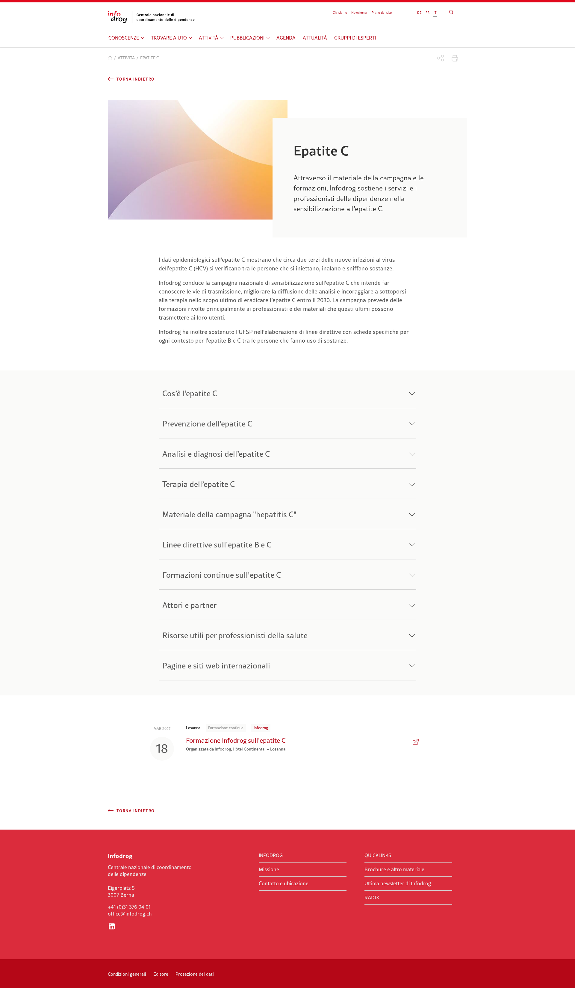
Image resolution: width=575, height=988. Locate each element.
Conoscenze (123, 37)
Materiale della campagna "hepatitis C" (229, 514)
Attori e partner (189, 605)
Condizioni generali (127, 974)
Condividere (440, 58)
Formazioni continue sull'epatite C (221, 574)
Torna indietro (135, 79)
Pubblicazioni (247, 37)
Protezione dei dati (194, 974)
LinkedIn (112, 926)
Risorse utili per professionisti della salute (235, 635)
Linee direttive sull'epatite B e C (216, 544)
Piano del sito (382, 12)
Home (110, 58)
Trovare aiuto (169, 37)
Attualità (315, 37)
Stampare (454, 58)
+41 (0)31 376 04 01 (129, 906)
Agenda (286, 37)
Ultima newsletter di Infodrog (397, 883)
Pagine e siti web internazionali (216, 665)
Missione (269, 869)
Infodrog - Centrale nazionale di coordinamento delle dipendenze (153, 17)
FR (427, 12)
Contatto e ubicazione (283, 883)
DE (419, 12)
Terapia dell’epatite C (198, 484)
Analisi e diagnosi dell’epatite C (216, 453)
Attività (208, 37)
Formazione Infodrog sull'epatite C (235, 740)
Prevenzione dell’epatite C (207, 423)
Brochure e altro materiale (394, 869)
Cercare (451, 12)
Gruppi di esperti (355, 37)
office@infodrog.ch (130, 913)
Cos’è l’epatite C (189, 393)
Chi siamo (340, 12)
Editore (160, 974)
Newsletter (359, 12)
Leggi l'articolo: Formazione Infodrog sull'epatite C (416, 742)
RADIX (371, 897)
